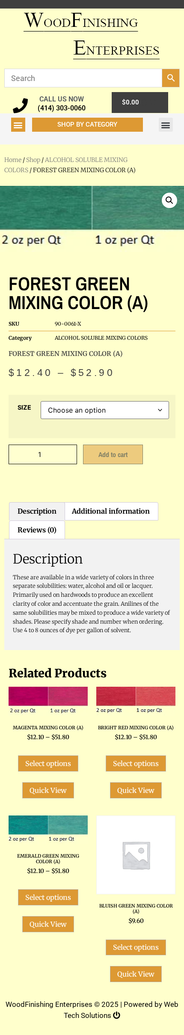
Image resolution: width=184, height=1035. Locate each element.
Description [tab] (37, 511)
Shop (33, 160)
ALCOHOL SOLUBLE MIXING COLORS (101, 338)
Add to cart (113, 454)
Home (12, 160)
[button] (18, 125)
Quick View (48, 790)
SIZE (24, 408)
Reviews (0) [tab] (37, 530)
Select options (48, 763)
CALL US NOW (61, 99)
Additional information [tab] (111, 511)
